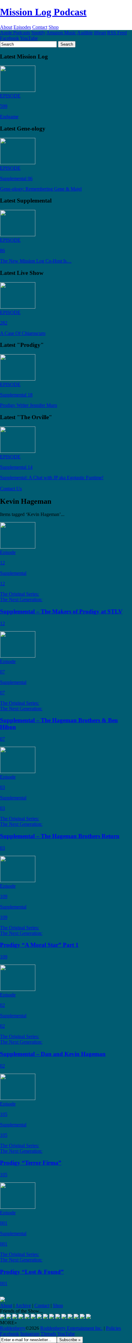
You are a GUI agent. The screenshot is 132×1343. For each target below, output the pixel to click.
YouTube (29, 38)
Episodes (22, 27)
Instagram (29, 1333)
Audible (85, 32)
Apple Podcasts (15, 32)
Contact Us (11, 488)
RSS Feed (117, 32)
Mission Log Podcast (43, 11)
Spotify (38, 32)
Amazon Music (61, 32)
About (6, 27)
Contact (39, 27)
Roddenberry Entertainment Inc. (71, 1328)
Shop (54, 27)
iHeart (100, 32)
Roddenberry (12, 1328)
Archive (23, 1305)
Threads (48, 1333)
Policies (113, 1328)
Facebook (9, 38)
